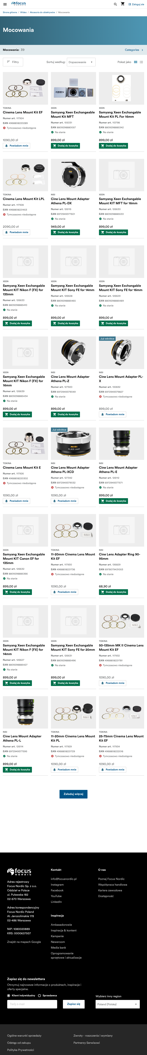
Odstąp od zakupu (19, 1043)
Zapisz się (73, 1004)
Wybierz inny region (108, 996)
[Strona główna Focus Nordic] (18, 4)
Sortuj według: (55, 62)
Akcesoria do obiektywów (42, 12)
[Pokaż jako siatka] (135, 62)
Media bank (58, 947)
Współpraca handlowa (112, 885)
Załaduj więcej (73, 794)
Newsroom (58, 942)
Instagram (57, 885)
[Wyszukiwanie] (115, 4)
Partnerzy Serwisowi (87, 1043)
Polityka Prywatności (20, 1050)
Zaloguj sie (138, 4)
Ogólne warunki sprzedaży (24, 1035)
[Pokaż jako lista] (141, 62)
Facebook (57, 890)
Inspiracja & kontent (63, 930)
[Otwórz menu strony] (7, 4)
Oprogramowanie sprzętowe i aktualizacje (66, 955)
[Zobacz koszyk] (122, 4)
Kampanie (57, 936)
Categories (132, 50)
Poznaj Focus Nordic (111, 879)
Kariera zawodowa (110, 890)
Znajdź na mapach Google (24, 942)
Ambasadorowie (61, 925)
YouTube (56, 896)
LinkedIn (56, 902)
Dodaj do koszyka (68, 146)
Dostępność (106, 896)
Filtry (15, 62)
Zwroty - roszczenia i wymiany (93, 1035)
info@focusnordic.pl (64, 879)
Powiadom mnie (19, 146)
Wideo (23, 12)
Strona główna (10, 12)
